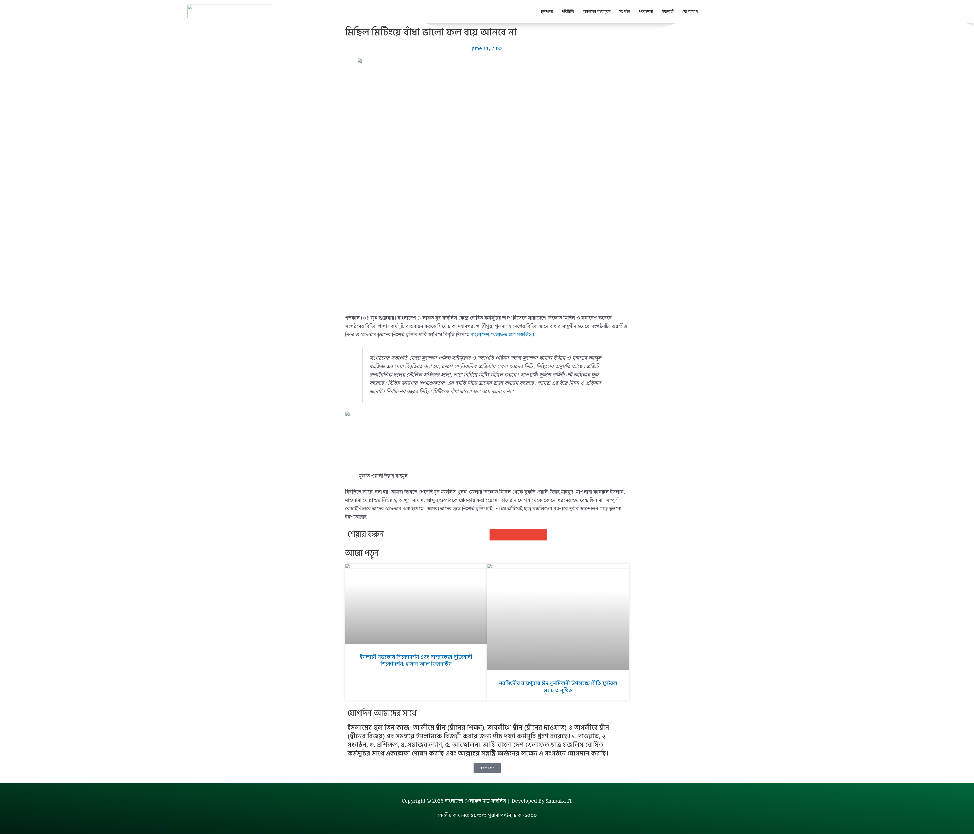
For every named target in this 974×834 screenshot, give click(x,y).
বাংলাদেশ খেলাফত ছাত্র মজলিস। (502, 335)
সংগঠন (624, 11)
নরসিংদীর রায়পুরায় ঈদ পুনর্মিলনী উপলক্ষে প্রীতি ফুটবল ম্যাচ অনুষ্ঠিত (558, 687)
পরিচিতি (568, 11)
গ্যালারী (668, 11)
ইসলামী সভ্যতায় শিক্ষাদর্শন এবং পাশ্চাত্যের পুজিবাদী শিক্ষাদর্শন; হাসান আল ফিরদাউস (416, 660)
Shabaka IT (559, 801)
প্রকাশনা (646, 11)
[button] (495, 534)
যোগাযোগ (690, 11)
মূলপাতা (547, 11)
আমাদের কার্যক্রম (597, 11)
